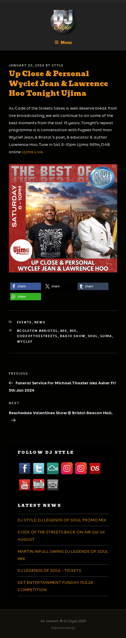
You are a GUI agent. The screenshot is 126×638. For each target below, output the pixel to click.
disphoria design (63, 628)
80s (63, 331)
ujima (106, 336)
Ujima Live (32, 151)
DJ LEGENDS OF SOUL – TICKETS (49, 570)
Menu (66, 42)
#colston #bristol (37, 331)
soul (93, 336)
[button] (25, 286)
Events (24, 322)
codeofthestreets (37, 336)
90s (73, 331)
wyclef (25, 342)
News (40, 322)
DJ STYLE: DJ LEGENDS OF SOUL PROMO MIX (62, 520)
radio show (73, 336)
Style (58, 65)
